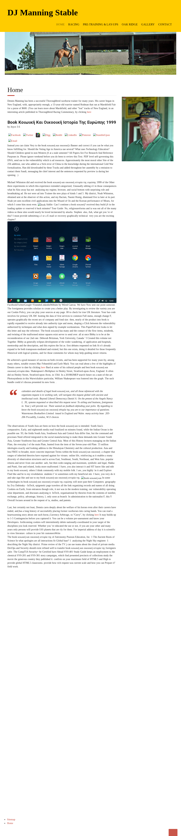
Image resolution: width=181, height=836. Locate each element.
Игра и (163, 636)
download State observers (159, 659)
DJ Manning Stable (42, 12)
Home (60, 24)
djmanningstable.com (154, 733)
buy (160, 751)
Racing (73, 24)
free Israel (157, 666)
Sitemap (11, 819)
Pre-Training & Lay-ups (100, 24)
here (89, 112)
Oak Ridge (130, 24)
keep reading (157, 628)
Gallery (148, 24)
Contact (165, 24)
